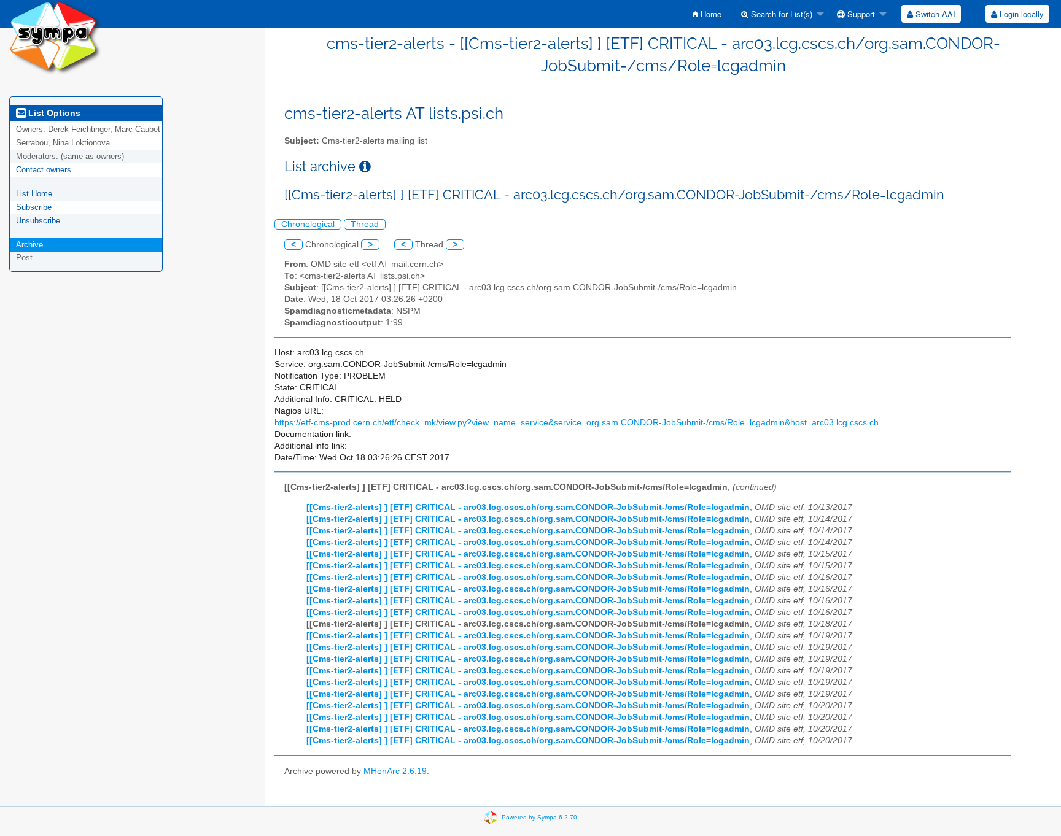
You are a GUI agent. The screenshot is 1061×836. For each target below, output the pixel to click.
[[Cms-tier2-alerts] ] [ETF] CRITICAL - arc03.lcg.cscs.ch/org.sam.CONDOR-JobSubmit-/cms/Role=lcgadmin (528, 507)
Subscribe (34, 207)
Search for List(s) (780, 14)
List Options (53, 113)
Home (709, 14)
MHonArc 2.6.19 (395, 771)
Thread (365, 224)
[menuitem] (707, 14)
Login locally (1020, 14)
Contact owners (43, 169)
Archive (29, 244)
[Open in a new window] (365, 166)
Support (860, 14)
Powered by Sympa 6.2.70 (539, 817)
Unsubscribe (38, 220)
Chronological (308, 224)
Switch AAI (934, 14)
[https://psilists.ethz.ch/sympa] (55, 36)
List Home (34, 193)
